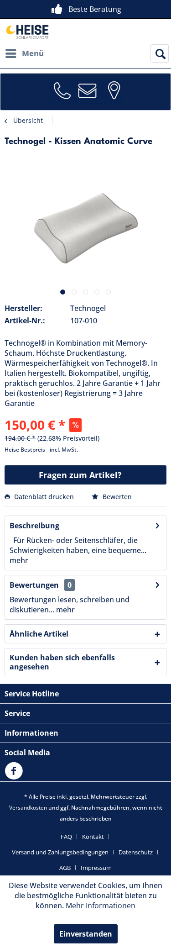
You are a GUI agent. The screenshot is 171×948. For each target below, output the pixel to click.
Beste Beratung (94, 9)
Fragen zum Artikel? (80, 474)
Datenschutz (136, 852)
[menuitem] (24, 53)
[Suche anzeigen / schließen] (159, 53)
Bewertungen (34, 585)
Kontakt (93, 836)
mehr (19, 560)
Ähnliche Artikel (39, 634)
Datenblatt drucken (44, 496)
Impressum (96, 868)
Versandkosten (28, 807)
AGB (65, 868)
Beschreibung (34, 526)
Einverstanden (85, 934)
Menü (33, 53)
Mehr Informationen (100, 906)
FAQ (66, 836)
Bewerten (116, 496)
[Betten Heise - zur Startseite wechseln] (27, 32)
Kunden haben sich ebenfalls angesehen (62, 662)
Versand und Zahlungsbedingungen (60, 852)
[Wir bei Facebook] (16, 776)
